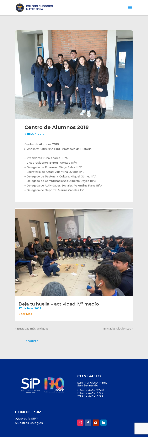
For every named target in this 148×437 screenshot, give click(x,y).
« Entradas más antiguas (32, 328)
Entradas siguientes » (118, 328)
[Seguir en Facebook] (88, 423)
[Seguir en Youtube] (96, 423)
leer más (25, 314)
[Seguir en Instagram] (80, 423)
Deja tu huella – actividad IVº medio (59, 304)
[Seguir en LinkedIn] (103, 423)
